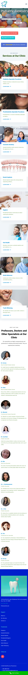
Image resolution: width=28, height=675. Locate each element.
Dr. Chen (3, 388)
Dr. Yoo (3, 533)
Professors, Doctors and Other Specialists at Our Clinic (14, 334)
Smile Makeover (7, 275)
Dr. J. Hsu (3, 509)
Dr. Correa (3, 363)
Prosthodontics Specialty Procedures (13, 112)
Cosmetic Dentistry (8, 145)
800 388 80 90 (6, 668)
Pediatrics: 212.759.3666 (10, 33)
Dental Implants (7, 177)
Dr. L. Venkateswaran (6, 484)
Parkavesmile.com (5, 606)
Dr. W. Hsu (3, 559)
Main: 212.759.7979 (9, 37)
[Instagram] (2, 656)
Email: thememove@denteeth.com (10, 670)
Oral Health (6, 243)
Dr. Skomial (4, 412)
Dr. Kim (3, 461)
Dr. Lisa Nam (4, 437)
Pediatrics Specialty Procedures (12, 79)
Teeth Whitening (8, 308)
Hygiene (5, 210)
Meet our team (14, 327)
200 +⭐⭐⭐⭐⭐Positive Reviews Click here (14, 44)
